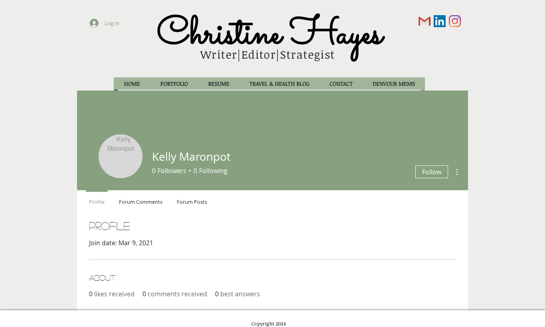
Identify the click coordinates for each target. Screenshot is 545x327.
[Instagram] (455, 21)
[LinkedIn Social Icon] (440, 21)
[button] (174, 83)
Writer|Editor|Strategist (267, 54)
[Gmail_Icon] (424, 21)
